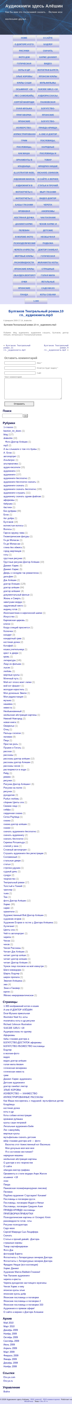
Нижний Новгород (12, 718)
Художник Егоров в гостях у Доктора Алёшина (28, 922)
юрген (6, 991)
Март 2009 (9, 1352)
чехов (6, 944)
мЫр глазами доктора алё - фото (48, 193)
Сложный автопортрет (15, 849)
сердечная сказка (12, 813)
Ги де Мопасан (11, 540)
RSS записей (36, 1399)
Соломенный (10, 857)
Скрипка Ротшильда (14, 842)
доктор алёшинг (11, 591)
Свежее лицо (10, 806)
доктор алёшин (11, 587)
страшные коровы (48, 270)
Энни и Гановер (11, 988)
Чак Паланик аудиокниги (48, 218)
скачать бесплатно (13, 838)
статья (6, 864)
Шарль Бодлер (11, 973)
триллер (7, 889)
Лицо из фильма (12, 664)
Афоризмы (48, 211)
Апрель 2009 (10, 1348)
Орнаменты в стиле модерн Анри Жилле (24, 161)
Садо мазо (48, 288)
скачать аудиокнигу (13, 835)
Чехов (6, 940)
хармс (6, 908)
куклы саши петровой (24, 84)
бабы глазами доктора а (24, 206)
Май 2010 (8, 1322)
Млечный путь (11, 678)
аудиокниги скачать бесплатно (19, 489)
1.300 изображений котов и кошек (36, 302)
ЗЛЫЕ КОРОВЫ (24, 76)
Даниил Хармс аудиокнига (24, 225)
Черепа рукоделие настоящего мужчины (48, 206)
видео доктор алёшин (47, 199)
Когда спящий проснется (16, 627)
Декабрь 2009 (10, 1330)
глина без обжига (12, 547)
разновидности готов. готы (24, 263)
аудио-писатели (11, 467)
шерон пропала (11, 977)
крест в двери (10, 653)
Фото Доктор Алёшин (16, 441)
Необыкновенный (12, 711)
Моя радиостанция (13, 696)
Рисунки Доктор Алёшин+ (17, 784)
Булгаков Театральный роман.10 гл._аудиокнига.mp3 (36, 313)
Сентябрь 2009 (11, 1341)
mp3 (5, 445)
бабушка (7, 503)
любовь (7, 671)
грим (24, 140)
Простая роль (10, 744)
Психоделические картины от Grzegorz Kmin (24, 244)
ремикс (7, 777)
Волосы (7, 529)
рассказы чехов (11, 766)
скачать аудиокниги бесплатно (19, 831)
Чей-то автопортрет (13, 933)
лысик (6, 667)
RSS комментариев (51, 1399)
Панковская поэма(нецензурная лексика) (48, 103)
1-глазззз (8, 427)
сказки (6, 828)
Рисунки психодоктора (24, 52)
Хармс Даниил (48, 57)
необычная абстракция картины (48, 238)
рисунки (7, 780)
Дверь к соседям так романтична (21, 573)
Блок (6, 514)
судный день (10, 871)
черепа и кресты (24, 250)
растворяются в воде (14, 769)
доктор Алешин (11, 584)
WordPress (28, 1401)
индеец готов (10, 609)
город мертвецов (12, 551)
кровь (6, 656)
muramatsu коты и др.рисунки (48, 263)
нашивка (7, 704)
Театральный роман (33, 335)
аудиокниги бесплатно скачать (19, 482)
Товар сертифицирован (48, 161)
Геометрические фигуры (16, 536)
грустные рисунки (12, 558)
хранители (9, 911)
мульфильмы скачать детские (48, 84)
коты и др (24, 70)
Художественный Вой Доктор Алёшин (23, 915)
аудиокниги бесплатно (15, 478)
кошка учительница (13, 649)
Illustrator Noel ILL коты (24, 174)
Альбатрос (9, 460)
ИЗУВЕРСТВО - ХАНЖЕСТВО (24, 129)
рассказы (8, 755)
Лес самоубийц (24, 96)
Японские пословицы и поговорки (48, 116)
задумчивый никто (13, 605)
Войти (6, 1391)
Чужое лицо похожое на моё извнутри (23, 966)
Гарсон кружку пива (13, 533)
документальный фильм (16, 594)
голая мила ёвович (48, 276)
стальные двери (12, 860)
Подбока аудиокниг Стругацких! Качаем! (48, 244)
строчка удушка (11, 868)
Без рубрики (9, 511)
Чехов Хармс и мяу (48, 225)
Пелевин (24, 230)
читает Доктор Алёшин (15, 962)
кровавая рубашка (24, 212)
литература (17, 335)
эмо (5, 984)
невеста (7, 707)
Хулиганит (9, 926)
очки (24, 282)
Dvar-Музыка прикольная (24, 109)
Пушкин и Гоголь (12, 747)
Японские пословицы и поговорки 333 (24, 289)
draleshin (8, 438)
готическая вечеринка (48, 257)
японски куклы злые (48, 77)
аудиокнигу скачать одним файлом (22, 496)
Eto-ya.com (9, 1377)
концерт (7, 634)
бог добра (8, 518)
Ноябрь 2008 (10, 1366)
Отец (6, 729)
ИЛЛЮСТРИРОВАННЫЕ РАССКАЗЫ (24, 135)
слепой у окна (10, 846)
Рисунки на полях (12, 787)
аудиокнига (9, 471)
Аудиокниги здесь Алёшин (34, 5)
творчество (9, 879)
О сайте (48, 38)
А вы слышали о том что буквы (20, 449)
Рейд (6, 773)
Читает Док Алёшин (13, 951)
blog (15, 333)
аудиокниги (24, 333)
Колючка (8, 631)
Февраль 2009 (10, 1355)
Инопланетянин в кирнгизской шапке (22, 613)
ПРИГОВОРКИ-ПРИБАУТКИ (24, 116)
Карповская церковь (14, 620)
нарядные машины (48, 148)
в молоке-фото (24, 237)
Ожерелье (8, 726)
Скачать (48, 51)
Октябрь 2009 (10, 1337)
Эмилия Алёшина (12, 980)
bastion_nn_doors (12, 431)
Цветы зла (9, 929)
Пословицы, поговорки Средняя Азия (24, 148)
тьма (6, 893)
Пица (6, 740)
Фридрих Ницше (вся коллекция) (48, 167)
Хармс (6, 904)
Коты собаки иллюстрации (47, 295)
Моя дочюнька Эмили (15, 693)
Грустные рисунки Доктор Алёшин (21, 562)
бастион (7, 507)
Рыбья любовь (11, 798)
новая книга (9, 722)
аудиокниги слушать (40, 333)
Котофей (8, 645)
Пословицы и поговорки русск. (48, 154)
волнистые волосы (13, 525)
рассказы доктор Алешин (16, 762)
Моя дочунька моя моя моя (19, 1148)
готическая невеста (24, 64)
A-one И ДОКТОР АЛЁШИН (48, 135)
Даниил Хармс (11, 565)
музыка (7, 700)
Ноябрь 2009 (10, 1333)
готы (5, 554)
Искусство (9, 616)
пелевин (7, 736)
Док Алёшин (9, 580)
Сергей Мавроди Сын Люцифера (24, 103)
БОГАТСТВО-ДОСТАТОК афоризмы (48, 109)
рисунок (7, 791)
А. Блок (7, 452)
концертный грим (12, 638)
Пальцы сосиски (12, 733)
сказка (6, 820)
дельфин (8, 576)
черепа (7, 937)
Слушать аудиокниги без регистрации (23, 853)
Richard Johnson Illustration (47, 174)
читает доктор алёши (14, 955)
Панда (24, 294)
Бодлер (48, 44)
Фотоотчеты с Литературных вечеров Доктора (24, 193)
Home (24, 38)
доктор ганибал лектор (48, 250)
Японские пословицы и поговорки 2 (24, 122)
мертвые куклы (24, 256)
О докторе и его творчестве (24, 45)
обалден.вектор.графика (24, 275)
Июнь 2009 (9, 1344)
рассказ (7, 751)
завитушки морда (12, 602)
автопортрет (9, 456)
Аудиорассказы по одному (48, 97)
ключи (6, 624)
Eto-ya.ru (8, 1381)
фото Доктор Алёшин (14, 900)
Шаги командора (12, 970)
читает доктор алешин (15, 959)
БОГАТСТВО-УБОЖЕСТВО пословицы (48, 122)
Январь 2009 (10, 1359)
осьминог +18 (24, 89)
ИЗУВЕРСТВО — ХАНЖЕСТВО (20, 1093)
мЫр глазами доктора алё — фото (21, 1141)
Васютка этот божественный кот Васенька (27, 1144)
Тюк (5, 897)
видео (48, 63)
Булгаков (56, 333)
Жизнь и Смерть (12, 598)
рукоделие (9, 795)
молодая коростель (13, 689)
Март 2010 (9, 1326)
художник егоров (12, 919)
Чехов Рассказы (12, 948)
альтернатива (10, 463)
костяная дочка (24, 217)
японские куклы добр (24, 270)
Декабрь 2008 (10, 1363)
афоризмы (9, 500)
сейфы (7, 809)
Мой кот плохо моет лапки (17, 682)
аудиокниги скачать (13, 485)
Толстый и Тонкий (12, 886)
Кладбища (24, 166)
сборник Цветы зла (13, 802)
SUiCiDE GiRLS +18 (48, 89)
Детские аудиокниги (48, 231)
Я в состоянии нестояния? (19, 1151)
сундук (7, 875)
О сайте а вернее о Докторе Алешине (48, 180)
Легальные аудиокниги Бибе (48, 283)
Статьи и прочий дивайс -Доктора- (48, 186)
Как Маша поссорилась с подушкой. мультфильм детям (24, 154)
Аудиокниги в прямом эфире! (24, 186)
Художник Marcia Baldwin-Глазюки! (24, 180)
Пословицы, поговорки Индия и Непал (48, 141)
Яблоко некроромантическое (18, 995)
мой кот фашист (12, 685)
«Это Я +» (43, 1401)
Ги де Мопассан (11, 543)
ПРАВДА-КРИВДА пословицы (48, 129)
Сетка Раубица (11, 817)
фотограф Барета (47, 70)
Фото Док (24, 57)
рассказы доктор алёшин (16, 758)
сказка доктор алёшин (15, 824)
